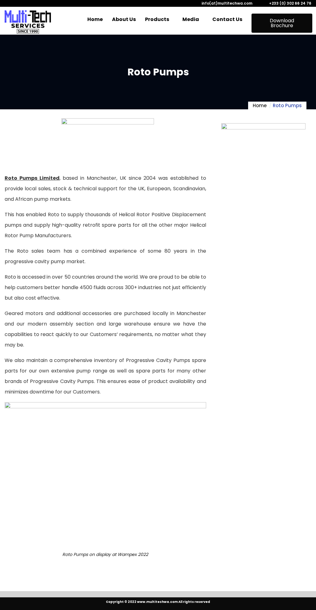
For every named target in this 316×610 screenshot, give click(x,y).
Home (260, 105)
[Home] (28, 22)
